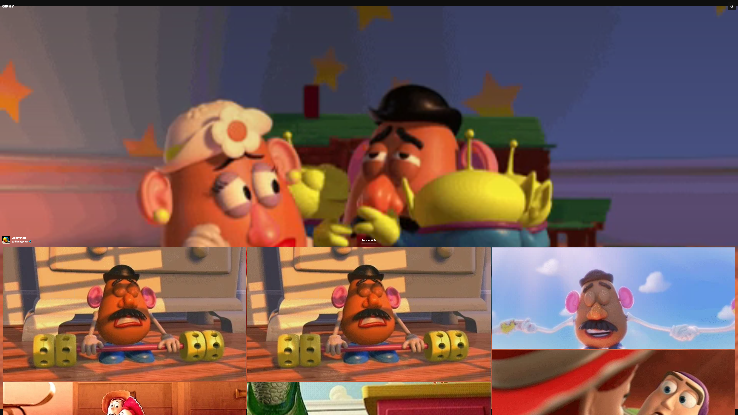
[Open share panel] (732, 6)
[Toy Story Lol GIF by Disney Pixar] (369, 207)
